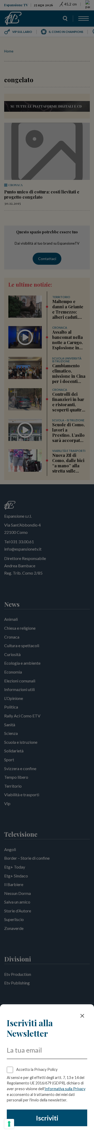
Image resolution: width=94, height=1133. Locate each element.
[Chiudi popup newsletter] (82, 1015)
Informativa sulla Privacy (65, 1089)
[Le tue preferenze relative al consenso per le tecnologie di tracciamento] (9, 1124)
